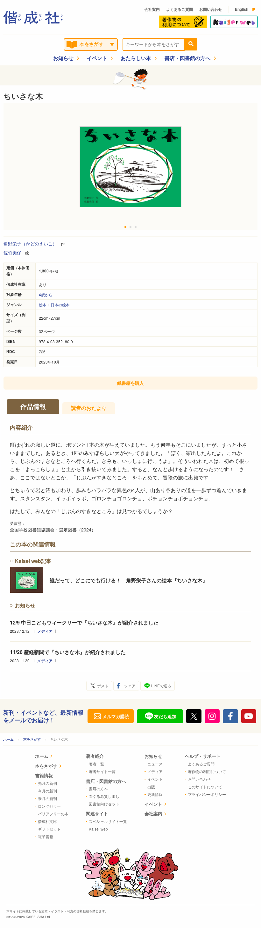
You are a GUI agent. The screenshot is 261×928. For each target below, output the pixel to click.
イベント (97, 58)
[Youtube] (249, 716)
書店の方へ (98, 788)
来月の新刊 (47, 798)
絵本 (42, 304)
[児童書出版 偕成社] (33, 17)
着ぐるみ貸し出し (104, 796)
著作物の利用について (207, 771)
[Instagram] (212, 716)
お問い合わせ (210, 9)
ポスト (103, 685)
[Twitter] (193, 716)
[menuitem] (51, 757)
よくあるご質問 (179, 9)
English (241, 9)
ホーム (8, 739)
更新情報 (155, 794)
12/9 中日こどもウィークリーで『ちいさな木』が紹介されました (84, 622)
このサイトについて (205, 786)
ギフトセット (49, 828)
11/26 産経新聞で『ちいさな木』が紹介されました (68, 652)
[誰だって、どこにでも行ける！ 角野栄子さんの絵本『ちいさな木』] (26, 580)
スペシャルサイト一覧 (108, 821)
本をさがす (32, 739)
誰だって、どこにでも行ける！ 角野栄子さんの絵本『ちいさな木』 (129, 580)
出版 (151, 786)
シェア (130, 685)
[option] (130, 166)
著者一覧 (96, 763)
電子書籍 (45, 836)
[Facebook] (230, 716)
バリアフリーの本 (53, 813)
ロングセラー (49, 806)
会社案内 (152, 9)
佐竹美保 (12, 252)
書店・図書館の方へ (187, 58)
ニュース (155, 763)
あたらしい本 (136, 58)
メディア (45, 631)
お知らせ (63, 58)
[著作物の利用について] (183, 22)
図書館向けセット (104, 803)
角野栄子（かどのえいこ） (30, 243)
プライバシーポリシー (207, 794)
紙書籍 (130, 383)
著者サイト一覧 (102, 771)
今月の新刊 (47, 790)
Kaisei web (98, 828)
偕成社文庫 (47, 821)
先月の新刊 (47, 783)
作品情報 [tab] (33, 406)
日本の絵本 (60, 304)
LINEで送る (161, 685)
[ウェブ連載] (234, 22)
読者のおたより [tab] (89, 407)
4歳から (46, 294)
